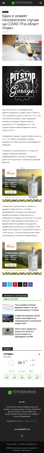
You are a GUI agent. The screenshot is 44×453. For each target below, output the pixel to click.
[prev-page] (19, 342)
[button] (3, 3)
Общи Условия (12, 444)
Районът (5, 12)
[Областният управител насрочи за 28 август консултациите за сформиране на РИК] (8, 331)
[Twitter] (9, 284)
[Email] (20, 284)
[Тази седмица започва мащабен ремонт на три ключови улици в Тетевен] (8, 307)
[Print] (25, 284)
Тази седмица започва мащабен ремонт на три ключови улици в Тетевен (27, 307)
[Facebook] (4, 284)
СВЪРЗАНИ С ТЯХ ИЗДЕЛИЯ (15, 296)
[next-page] (23, 342)
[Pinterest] (15, 284)
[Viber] (30, 284)
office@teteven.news (29, 421)
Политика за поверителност (28, 444)
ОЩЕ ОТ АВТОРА (11, 299)
